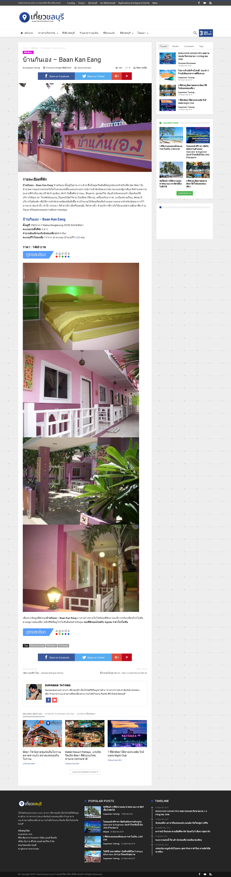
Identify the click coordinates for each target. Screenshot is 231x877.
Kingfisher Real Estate (28, 848)
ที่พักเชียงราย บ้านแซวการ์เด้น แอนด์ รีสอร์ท (37, 837)
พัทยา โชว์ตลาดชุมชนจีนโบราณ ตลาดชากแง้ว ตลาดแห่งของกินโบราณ (42, 755)
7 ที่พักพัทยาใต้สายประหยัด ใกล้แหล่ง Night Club (126, 753)
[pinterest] (127, 76)
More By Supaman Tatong (59, 714)
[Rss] (210, 3)
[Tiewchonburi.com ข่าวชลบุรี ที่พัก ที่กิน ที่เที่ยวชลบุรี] (41, 10)
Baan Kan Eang (37, 645)
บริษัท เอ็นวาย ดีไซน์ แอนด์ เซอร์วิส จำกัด (36, 841)
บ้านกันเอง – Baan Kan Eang (44, 219)
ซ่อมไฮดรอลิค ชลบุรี (27, 845)
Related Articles (32, 714)
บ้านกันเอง (63, 645)
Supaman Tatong (32, 68)
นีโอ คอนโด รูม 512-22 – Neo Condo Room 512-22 (123, 671)
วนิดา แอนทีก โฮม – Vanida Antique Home (43, 671)
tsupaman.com (25, 834)
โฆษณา (81, 3)
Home (25, 48)
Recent (175, 46)
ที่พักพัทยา (35, 48)
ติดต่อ (154, 3)
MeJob (106, 831)
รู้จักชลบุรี (92, 3)
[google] (117, 76)
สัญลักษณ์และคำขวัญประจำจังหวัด (133, 3)
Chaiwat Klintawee (187, 63)
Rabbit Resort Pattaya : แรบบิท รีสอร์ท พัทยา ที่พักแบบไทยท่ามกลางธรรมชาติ (83, 755)
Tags (201, 46)
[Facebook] (198, 3)
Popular (163, 46)
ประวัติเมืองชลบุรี (107, 3)
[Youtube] (204, 3)
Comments (189, 46)
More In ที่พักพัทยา (86, 714)
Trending (71, 3)
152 (78, 237)
